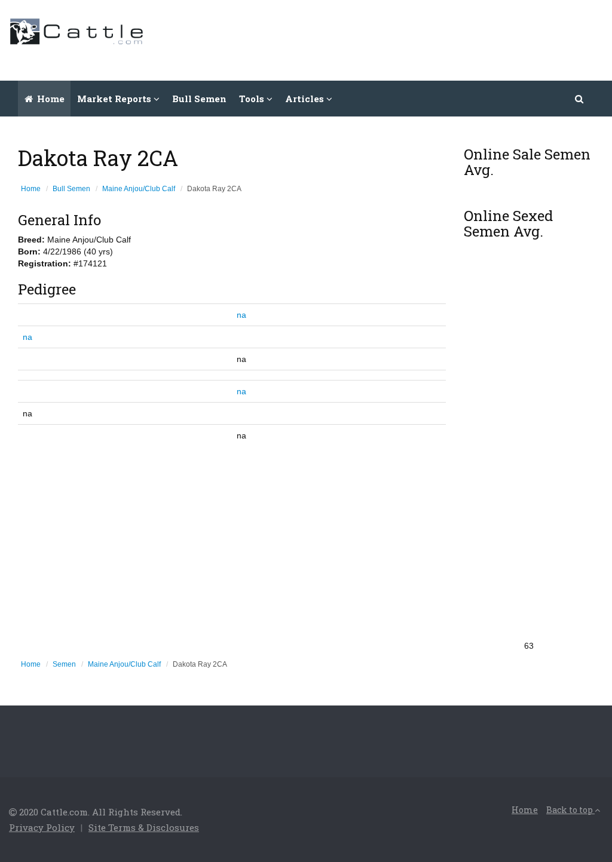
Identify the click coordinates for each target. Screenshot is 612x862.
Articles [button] (305, 99)
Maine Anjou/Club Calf (138, 189)
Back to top (570, 809)
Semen (64, 664)
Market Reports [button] (115, 99)
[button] (579, 98)
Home (50, 99)
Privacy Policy (42, 827)
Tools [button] (253, 99)
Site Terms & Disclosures (143, 827)
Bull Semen (199, 99)
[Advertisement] (385, 39)
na (241, 315)
